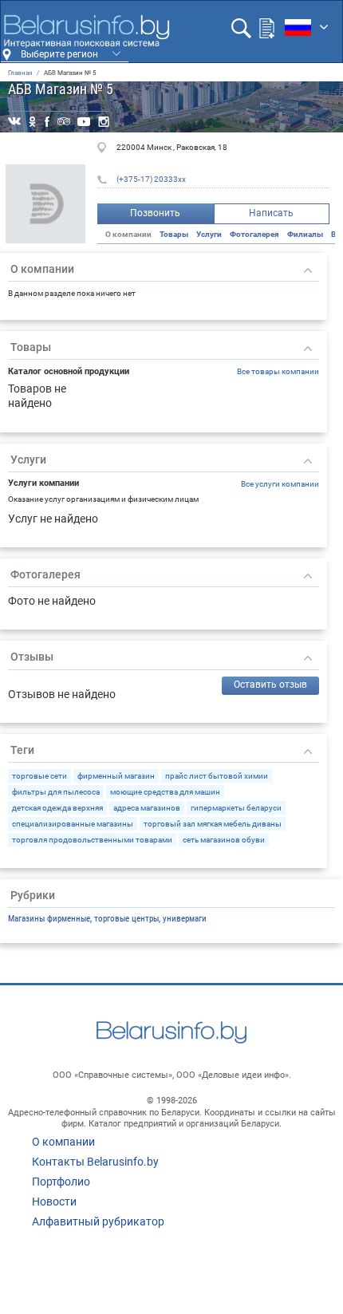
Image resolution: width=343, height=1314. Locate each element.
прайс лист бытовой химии (216, 775)
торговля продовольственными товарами (92, 839)
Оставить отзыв (270, 684)
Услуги (209, 234)
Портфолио (61, 1181)
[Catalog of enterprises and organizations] (86, 31)
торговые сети (39, 775)
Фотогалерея (254, 234)
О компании (63, 1141)
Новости (54, 1201)
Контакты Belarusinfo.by (95, 1161)
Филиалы (305, 234)
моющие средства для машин (165, 791)
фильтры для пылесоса (56, 791)
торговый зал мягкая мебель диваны (213, 823)
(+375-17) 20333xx (151, 179)
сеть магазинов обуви (224, 839)
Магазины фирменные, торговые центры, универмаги (107, 918)
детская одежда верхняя (57, 807)
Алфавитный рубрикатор (98, 1221)
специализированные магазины (72, 823)
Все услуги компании (280, 483)
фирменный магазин (116, 775)
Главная (20, 73)
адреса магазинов (146, 807)
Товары (174, 234)
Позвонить (155, 213)
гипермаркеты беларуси (236, 807)
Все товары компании (278, 371)
